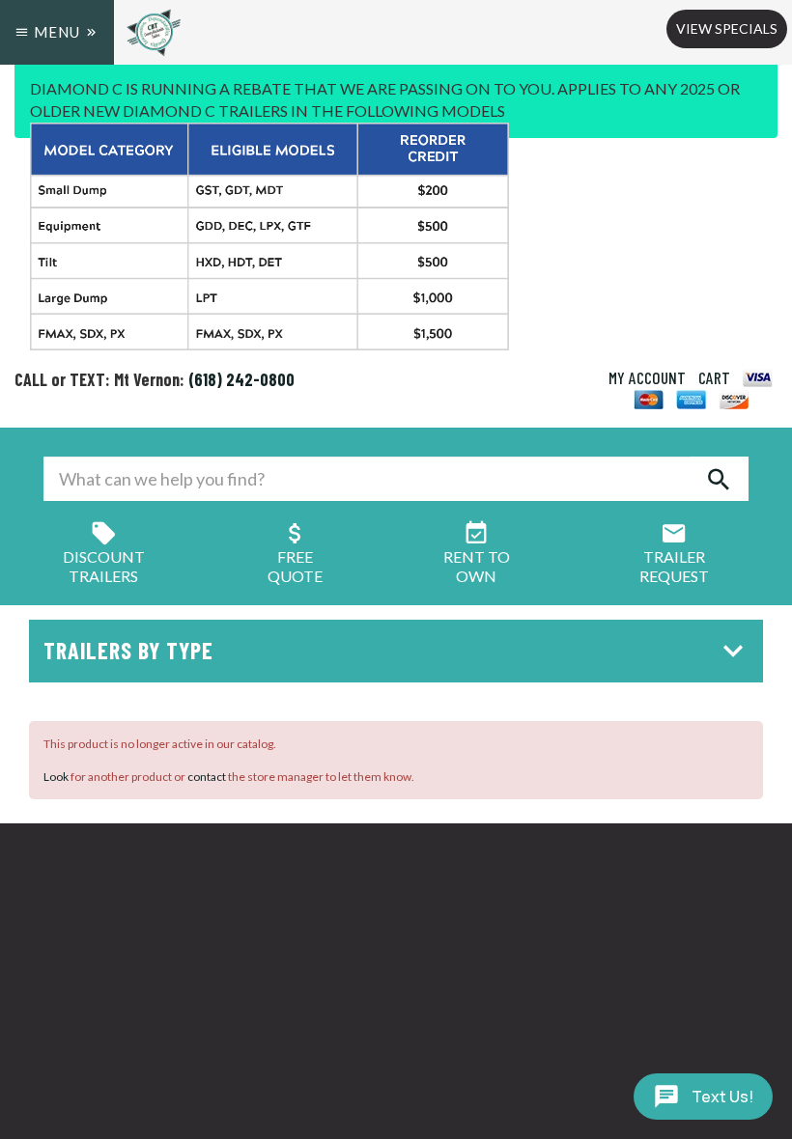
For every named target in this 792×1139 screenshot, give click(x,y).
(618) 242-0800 (241, 379)
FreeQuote (295, 566)
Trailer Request (674, 566)
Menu (57, 32)
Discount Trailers (104, 566)
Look (56, 776)
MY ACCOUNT (647, 377)
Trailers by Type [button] (128, 650)
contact (206, 776)
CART (714, 377)
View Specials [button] (727, 28)
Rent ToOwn (476, 566)
